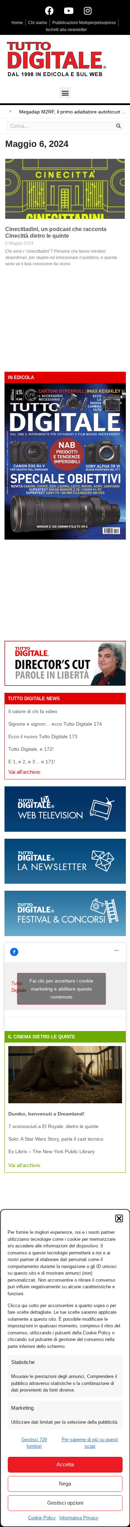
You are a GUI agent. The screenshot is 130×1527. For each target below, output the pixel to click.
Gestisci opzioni (65, 1503)
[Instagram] (87, 10)
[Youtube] (68, 10)
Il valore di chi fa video (32, 711)
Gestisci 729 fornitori (34, 1443)
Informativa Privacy (78, 1517)
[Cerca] (118, 126)
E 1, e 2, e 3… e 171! (31, 761)
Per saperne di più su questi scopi (90, 1443)
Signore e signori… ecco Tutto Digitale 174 (55, 724)
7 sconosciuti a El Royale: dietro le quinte (53, 1126)
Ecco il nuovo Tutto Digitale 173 (42, 736)
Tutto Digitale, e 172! (31, 749)
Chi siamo (37, 22)
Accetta (65, 1464)
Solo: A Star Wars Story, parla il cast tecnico (55, 1139)
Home (17, 22)
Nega (65, 1484)
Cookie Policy (42, 1517)
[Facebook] (49, 10)
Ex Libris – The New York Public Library (51, 1151)
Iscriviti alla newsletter (66, 29)
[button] (118, 1218)
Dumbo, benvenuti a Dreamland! (46, 1114)
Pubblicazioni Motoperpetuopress (84, 22)
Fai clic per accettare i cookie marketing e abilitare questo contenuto (61, 988)
